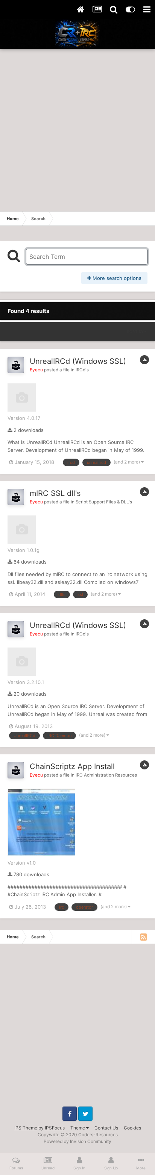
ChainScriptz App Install (72, 766)
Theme (78, 1128)
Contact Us (106, 1128)
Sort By (135, 331)
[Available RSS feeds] (143, 937)
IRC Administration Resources (106, 775)
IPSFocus (55, 1128)
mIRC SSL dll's (55, 493)
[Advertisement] (77, 130)
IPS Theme (25, 1128)
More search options (116, 278)
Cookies (132, 1128)
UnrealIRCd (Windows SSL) (78, 361)
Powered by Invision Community (77, 1141)
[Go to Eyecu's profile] (16, 365)
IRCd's (82, 369)
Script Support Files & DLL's (104, 502)
